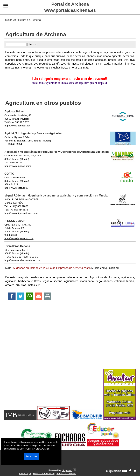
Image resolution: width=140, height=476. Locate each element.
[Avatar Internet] (119, 418)
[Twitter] (20, 296)
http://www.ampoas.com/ (17, 166)
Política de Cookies (66, 473)
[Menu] (5, 6)
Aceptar (31, 456)
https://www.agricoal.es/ (17, 125)
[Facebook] (12, 296)
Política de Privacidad (43, 473)
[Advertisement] (70, 340)
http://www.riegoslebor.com (18, 238)
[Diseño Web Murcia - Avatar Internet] (74, 470)
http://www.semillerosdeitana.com (22, 260)
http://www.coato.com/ (16, 187)
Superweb (67, 470)
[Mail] (38, 296)
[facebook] (130, 471)
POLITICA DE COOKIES (37, 448)
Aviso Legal (25, 473)
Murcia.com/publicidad (105, 268)
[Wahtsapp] (29, 296)
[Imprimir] (47, 296)
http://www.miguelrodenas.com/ (21, 213)
